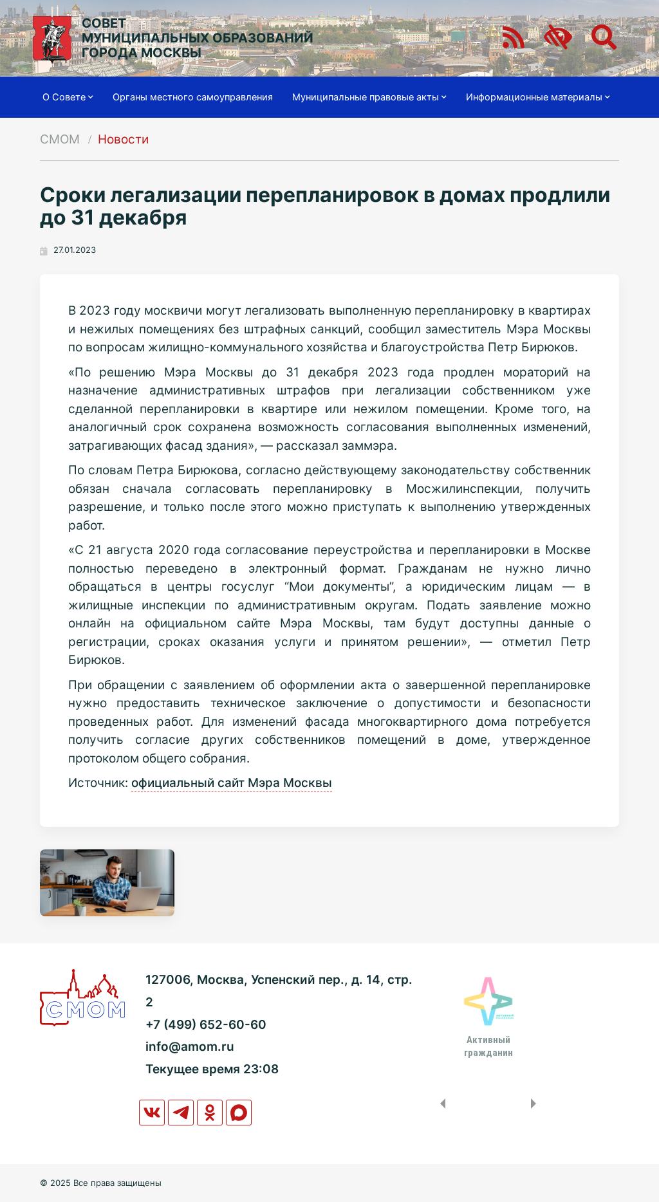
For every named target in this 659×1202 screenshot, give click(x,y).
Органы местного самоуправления (193, 97)
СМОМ (60, 139)
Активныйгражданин (488, 1046)
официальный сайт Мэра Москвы (231, 782)
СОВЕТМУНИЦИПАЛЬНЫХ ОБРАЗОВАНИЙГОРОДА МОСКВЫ (197, 38)
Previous (440, 1103)
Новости (123, 139)
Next (536, 1103)
